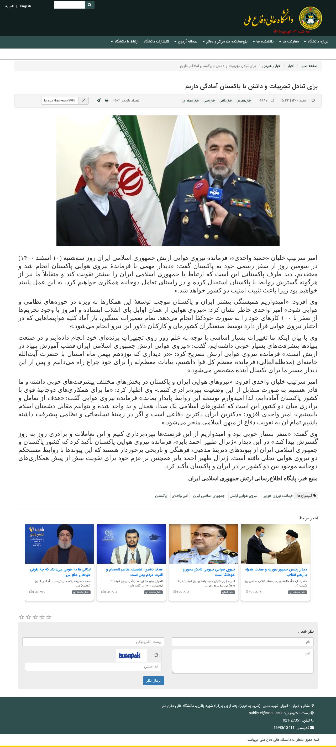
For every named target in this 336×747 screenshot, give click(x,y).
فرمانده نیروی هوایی (277, 496)
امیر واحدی (180, 496)
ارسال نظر (153, 681)
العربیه (9, 6)
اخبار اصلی (209, 101)
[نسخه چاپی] (107, 100)
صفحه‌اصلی (309, 66)
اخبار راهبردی (271, 66)
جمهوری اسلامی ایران (209, 496)
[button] (316, 41)
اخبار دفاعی (225, 101)
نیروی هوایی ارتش (244, 496)
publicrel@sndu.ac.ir (266, 713)
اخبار (291, 66)
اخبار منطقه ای (190, 101)
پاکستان (161, 496)
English (25, 6)
